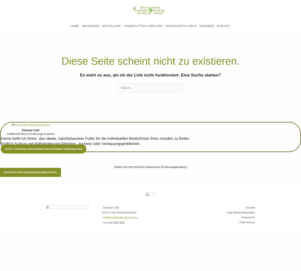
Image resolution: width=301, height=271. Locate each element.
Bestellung (111, 26)
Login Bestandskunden (240, 212)
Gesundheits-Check (181, 26)
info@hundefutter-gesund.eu (120, 217)
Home (75, 26)
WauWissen (90, 26)
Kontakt (223, 26)
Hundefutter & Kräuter (143, 26)
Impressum (248, 217)
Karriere (207, 26)
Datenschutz (247, 222)
